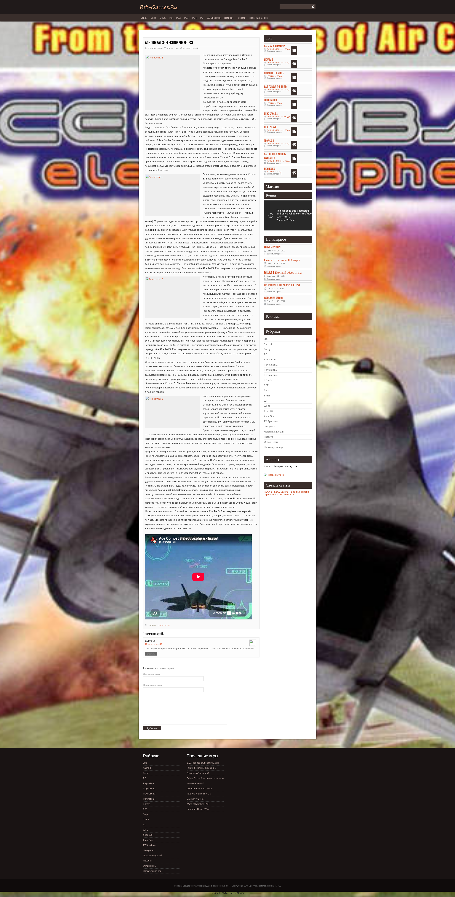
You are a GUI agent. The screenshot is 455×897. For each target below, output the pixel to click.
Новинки (228, 18)
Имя (151, 674)
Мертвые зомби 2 (195, 783)
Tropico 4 (269, 141)
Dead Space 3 (271, 114)
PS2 (178, 18)
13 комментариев (275, 254)
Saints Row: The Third (275, 87)
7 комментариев (274, 266)
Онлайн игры (271, 442)
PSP (266, 385)
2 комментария (273, 279)
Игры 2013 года (274, 76)
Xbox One (269, 416)
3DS (266, 339)
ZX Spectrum (214, 18)
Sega (153, 18)
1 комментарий (190, 48)
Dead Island (270, 127)
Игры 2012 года (274, 172)
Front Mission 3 (272, 247)
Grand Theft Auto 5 (274, 73)
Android (268, 344)
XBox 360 (269, 411)
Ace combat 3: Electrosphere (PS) (169, 42)
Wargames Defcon (273, 298)
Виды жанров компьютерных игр (203, 763)
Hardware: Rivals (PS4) (198, 809)
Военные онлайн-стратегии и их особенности (286, 493)
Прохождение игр (258, 18)
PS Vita (268, 380)
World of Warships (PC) (198, 804)
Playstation (164, 625)
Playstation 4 (270, 375)
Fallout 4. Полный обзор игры (283, 273)
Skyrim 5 (268, 60)
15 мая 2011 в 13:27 (153, 644)
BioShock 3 (269, 169)
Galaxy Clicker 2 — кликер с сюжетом (205, 778)
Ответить (151, 654)
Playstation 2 (270, 364)
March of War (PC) (195, 799)
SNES (162, 18)
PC (201, 18)
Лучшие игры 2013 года (278, 117)
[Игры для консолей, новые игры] (158, 10)
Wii (265, 400)
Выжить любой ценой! (198, 773)
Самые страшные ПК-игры (282, 260)
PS (171, 18)
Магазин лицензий (273, 431)
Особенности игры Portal (199, 788)
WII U (267, 406)
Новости (241, 18)
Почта (152, 685)
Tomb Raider (270, 100)
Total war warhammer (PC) (199, 794)
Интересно (269, 426)
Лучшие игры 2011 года (278, 49)
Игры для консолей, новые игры (215, 886)
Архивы (268, 466)
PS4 (194, 18)
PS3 (186, 18)
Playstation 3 (270, 370)
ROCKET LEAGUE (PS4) (277, 491)
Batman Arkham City (274, 46)
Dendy (143, 18)
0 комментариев (274, 51)
